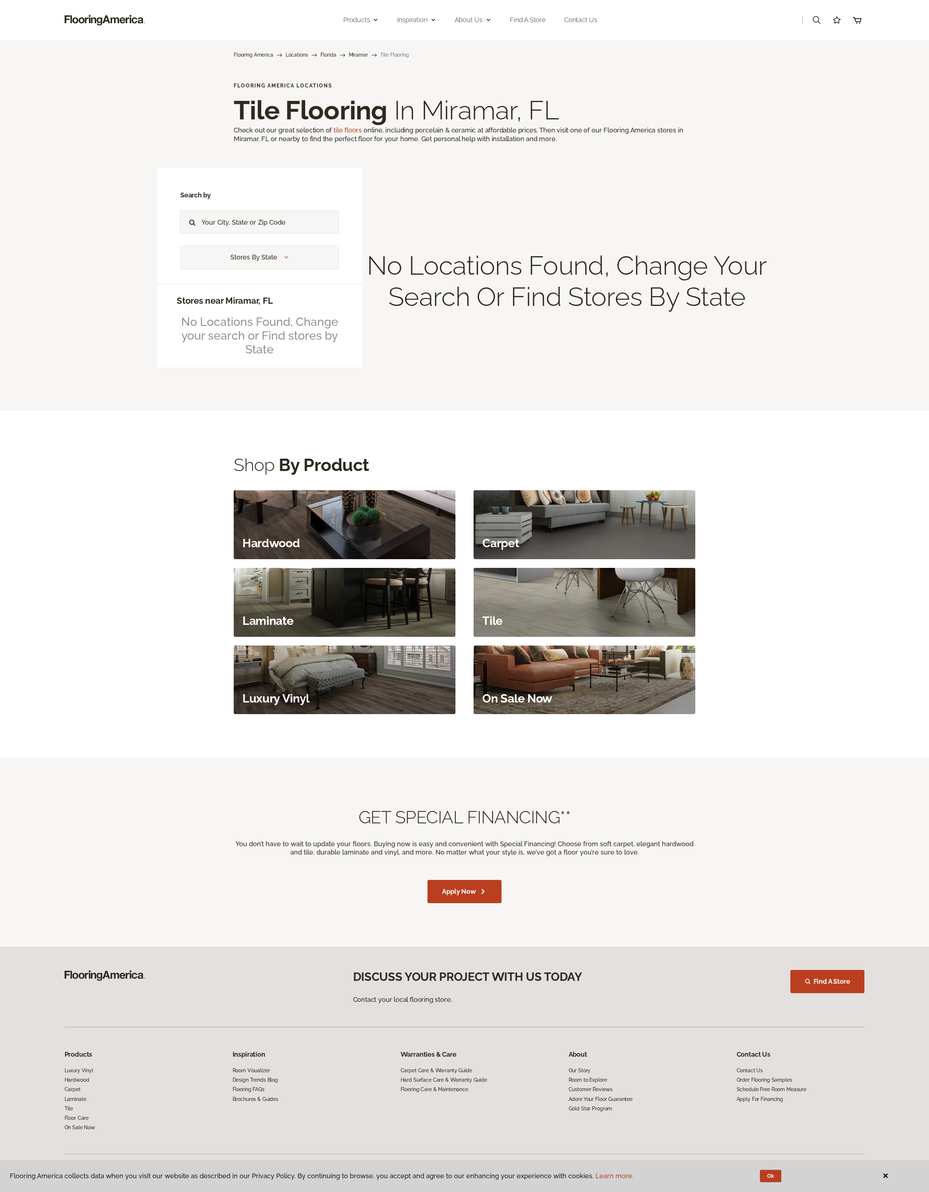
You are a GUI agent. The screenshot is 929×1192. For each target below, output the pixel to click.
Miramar (358, 55)
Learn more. (615, 1176)
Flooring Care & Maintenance (434, 1089)
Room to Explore (588, 1080)
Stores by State (253, 257)
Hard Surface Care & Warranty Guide (444, 1080)
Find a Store (528, 20)
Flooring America (253, 55)
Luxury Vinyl (79, 1070)
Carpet (73, 1089)
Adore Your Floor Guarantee (601, 1099)
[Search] (190, 222)
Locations (297, 55)
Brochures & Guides (255, 1099)
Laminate (75, 1099)
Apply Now (459, 891)
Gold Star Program (591, 1108)
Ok (770, 1176)
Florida (328, 55)
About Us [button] (469, 20)
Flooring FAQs (249, 1089)
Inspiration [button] (412, 20)
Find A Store (832, 981)
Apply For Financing (760, 1099)
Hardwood (77, 1080)
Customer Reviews (591, 1089)
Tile (69, 1108)
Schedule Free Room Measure (771, 1089)
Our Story (580, 1070)
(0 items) (857, 20)
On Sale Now (80, 1127)
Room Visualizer (251, 1070)
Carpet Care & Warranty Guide (436, 1070)
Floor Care (77, 1118)
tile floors (347, 130)
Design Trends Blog (255, 1080)
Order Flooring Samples (764, 1080)
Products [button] (356, 20)
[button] (816, 20)
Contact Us (580, 20)
